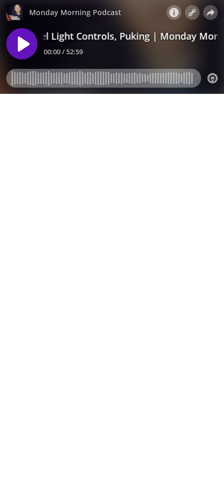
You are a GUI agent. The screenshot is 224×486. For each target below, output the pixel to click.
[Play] (22, 43)
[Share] (210, 12)
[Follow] (192, 12)
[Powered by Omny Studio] (212, 78)
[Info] (174, 12)
